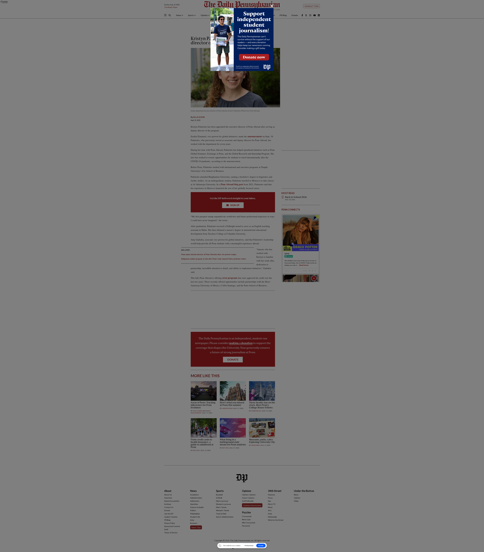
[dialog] (242, 276)
